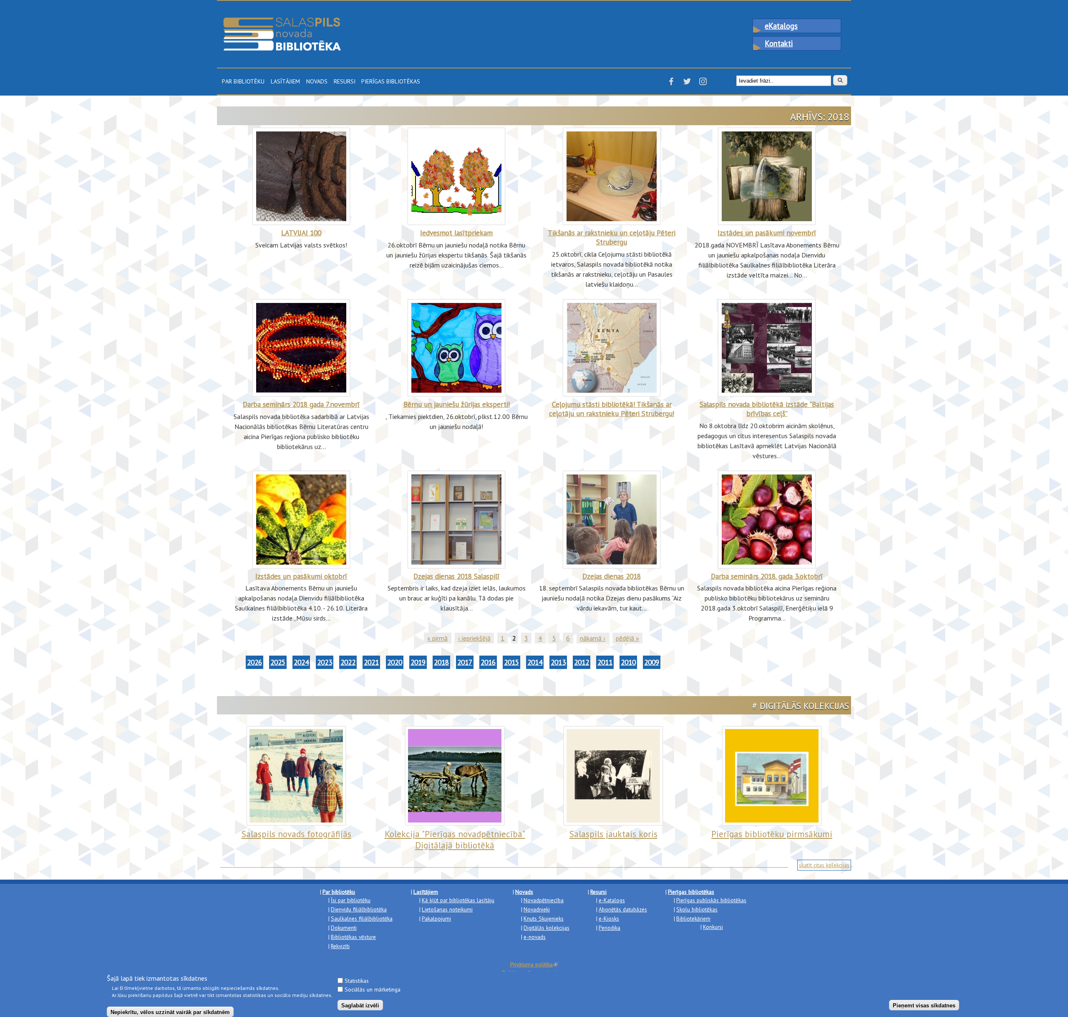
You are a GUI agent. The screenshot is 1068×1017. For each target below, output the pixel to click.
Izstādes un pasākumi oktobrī (301, 576)
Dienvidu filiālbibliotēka (359, 909)
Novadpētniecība (544, 900)
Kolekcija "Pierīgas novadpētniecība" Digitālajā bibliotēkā (455, 839)
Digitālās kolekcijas (546, 927)
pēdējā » (627, 638)
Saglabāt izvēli (360, 1005)
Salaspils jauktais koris (613, 834)
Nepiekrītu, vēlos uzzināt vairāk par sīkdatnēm (170, 1012)
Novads (316, 80)
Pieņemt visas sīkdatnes (924, 1005)
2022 (347, 662)
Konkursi (713, 927)
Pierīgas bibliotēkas (390, 80)
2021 (371, 662)
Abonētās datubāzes (623, 909)
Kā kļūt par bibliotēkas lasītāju (458, 900)
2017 (464, 662)
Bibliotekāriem (693, 918)
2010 (628, 662)
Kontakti (779, 43)
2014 (534, 662)
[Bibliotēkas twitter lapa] (687, 84)
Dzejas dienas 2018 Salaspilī (456, 576)
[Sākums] (282, 21)
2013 (558, 662)
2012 (581, 662)
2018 (441, 662)
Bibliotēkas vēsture (353, 937)
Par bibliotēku (243, 80)
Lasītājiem (285, 80)
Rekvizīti (340, 946)
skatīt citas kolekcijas (824, 865)
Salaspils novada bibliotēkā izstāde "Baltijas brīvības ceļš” (767, 408)
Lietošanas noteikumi (447, 909)
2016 (488, 662)
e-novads (535, 937)
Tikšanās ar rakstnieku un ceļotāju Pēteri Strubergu (611, 237)
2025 (277, 662)
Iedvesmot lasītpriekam (456, 232)
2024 (301, 662)
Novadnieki (537, 909)
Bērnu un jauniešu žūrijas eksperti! (456, 404)
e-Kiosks (609, 918)
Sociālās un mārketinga (372, 989)
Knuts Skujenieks (544, 918)
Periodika (609, 927)
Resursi (344, 80)
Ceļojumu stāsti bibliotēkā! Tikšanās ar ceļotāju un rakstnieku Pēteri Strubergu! (611, 408)
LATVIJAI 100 (301, 232)
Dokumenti (344, 927)
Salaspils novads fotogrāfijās (296, 834)
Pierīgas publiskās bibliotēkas (711, 900)
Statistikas (357, 980)
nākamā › (592, 638)
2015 (511, 662)
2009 (651, 662)
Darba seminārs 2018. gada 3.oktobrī (767, 576)
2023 (324, 662)
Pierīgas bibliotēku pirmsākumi (771, 834)
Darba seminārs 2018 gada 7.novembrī (301, 404)
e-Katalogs (612, 900)
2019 (418, 662)
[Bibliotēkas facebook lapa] (671, 84)
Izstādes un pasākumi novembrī (767, 232)
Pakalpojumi (436, 918)
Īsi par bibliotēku (350, 900)
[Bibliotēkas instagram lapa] (703, 84)
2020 (394, 662)
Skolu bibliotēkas (697, 909)
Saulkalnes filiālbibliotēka (362, 918)
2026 (254, 662)
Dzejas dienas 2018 (611, 576)
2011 (604, 662)
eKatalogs (781, 26)
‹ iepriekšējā (474, 638)
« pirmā (437, 638)
